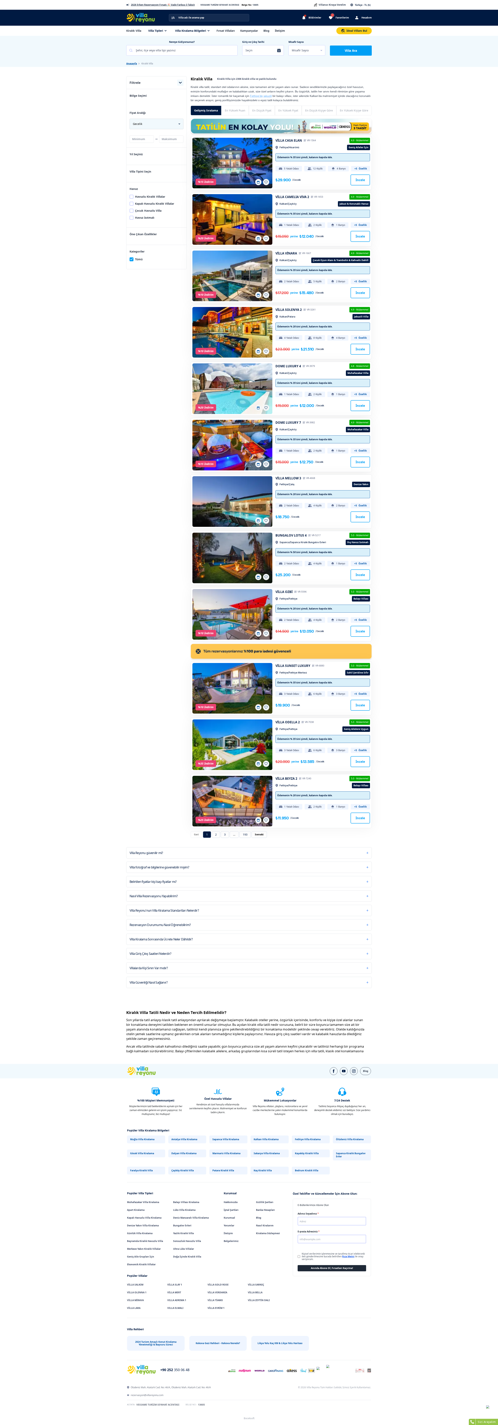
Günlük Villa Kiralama (140, 1233)
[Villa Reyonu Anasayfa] (143, 18)
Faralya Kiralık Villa (141, 1170)
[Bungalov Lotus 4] (232, 558)
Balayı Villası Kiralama (186, 1202)
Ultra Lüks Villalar (183, 1248)
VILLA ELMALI (175, 1308)
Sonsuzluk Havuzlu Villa (187, 1241)
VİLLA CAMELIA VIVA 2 (292, 197)
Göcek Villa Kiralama (142, 1153)
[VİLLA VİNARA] (232, 276)
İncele (360, 180)
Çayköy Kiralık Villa (182, 1170)
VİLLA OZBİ (284, 592)
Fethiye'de (256, 95)
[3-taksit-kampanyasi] (281, 126)
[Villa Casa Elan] (232, 163)
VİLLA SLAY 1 (174, 1284)
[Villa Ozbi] (232, 614)
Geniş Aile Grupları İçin (140, 1256)
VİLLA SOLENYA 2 (288, 310)
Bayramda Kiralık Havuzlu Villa (145, 1241)
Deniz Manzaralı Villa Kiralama (191, 1217)
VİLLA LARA (133, 1308)
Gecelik (137, 124)
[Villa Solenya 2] (232, 332)
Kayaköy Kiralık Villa (307, 1153)
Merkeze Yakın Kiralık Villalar (144, 1248)
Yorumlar (229, 1225)
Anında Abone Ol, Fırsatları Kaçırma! (332, 1268)
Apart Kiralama (136, 1210)
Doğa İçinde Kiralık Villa (187, 1256)
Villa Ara (351, 50)
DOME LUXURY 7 (288, 422)
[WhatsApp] (490, 1409)
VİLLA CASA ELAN (288, 140)
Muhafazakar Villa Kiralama (143, 1202)
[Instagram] (354, 1071)
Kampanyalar (249, 30)
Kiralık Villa (133, 30)
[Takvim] (258, 182)
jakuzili (268, 95)
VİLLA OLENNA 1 (136, 1292)
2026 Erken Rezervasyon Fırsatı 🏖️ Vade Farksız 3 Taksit (163, 5)
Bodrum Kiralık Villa (306, 1170)
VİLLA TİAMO (215, 1300)
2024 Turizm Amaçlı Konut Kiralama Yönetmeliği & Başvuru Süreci (155, 1343)
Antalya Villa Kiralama (184, 1139)
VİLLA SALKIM (135, 1284)
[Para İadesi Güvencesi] (281, 651)
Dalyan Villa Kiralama (183, 1153)
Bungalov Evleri (182, 1225)
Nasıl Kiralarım (265, 1225)
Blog (266, 30)
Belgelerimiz (231, 1241)
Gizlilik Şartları (264, 1202)
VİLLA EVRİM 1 (216, 1308)
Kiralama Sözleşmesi (268, 1233)
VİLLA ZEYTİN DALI (259, 1300)
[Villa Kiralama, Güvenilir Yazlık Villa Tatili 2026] (146, 1071)
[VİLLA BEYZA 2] (232, 801)
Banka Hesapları (265, 1210)
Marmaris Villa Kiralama (226, 1153)
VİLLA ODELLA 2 (287, 722)
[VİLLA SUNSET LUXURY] (232, 688)
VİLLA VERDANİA (217, 1292)
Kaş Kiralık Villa (263, 1170)
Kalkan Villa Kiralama (266, 1139)
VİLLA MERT (174, 1292)
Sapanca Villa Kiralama (225, 1139)
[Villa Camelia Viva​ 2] (232, 219)
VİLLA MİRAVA (135, 1300)
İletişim (280, 30)
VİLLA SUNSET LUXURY (292, 666)
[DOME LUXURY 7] (232, 445)
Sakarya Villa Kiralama (267, 1153)
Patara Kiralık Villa (223, 1170)
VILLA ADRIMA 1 (176, 1300)
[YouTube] (344, 1071)
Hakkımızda (231, 1202)
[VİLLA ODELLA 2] (232, 744)
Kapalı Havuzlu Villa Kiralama (144, 1217)
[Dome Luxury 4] (232, 388)
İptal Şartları (231, 1210)
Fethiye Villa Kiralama (308, 1139)
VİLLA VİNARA (286, 253)
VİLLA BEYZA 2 (286, 778)
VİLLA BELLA (255, 1292)
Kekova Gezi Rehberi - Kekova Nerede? (218, 1343)
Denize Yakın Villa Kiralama (143, 1225)
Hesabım (366, 17)
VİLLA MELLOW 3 (288, 478)
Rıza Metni (348, 1256)
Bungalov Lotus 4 (291, 535)
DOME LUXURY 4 (288, 366)
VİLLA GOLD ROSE (218, 1284)
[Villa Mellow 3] (232, 501)
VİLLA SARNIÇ (256, 1284)
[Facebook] (334, 1071)
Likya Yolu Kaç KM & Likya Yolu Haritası (280, 1343)
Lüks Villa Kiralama (184, 1210)
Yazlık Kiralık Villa (183, 1233)
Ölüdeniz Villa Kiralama (350, 1139)
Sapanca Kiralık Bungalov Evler (351, 1155)
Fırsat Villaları (226, 30)
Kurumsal (229, 1217)
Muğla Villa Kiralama (142, 1139)
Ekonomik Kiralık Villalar (141, 1264)
